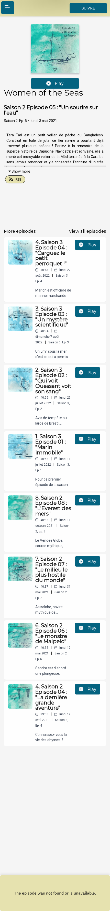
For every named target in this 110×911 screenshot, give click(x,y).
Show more (21, 171)
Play (59, 83)
